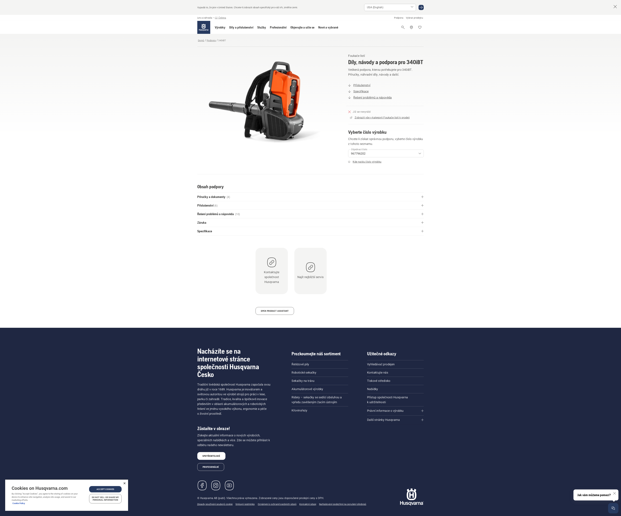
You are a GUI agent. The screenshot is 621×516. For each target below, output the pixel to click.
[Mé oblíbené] (420, 27)
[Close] (124, 483)
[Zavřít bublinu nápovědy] (614, 493)
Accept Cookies (105, 489)
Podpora (398, 18)
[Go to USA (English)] (421, 7)
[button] (220, 27)
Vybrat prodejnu (414, 18)
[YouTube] (229, 485)
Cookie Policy (18, 503)
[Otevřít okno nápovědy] (613, 508)
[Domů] (203, 27)
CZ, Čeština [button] (220, 18)
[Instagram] (216, 485)
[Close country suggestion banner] (615, 6)
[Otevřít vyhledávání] (403, 27)
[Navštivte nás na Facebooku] (202, 485)
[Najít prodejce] (411, 27)
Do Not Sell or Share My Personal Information (105, 498)
